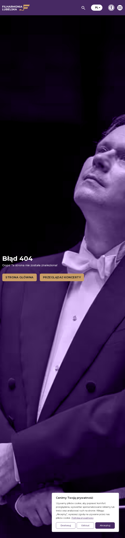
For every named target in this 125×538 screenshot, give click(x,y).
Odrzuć (85, 525)
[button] (96, 8)
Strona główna (19, 277)
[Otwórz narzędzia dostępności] (111, 8)
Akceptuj (105, 525)
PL (96, 7)
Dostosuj (66, 525)
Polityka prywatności (82, 518)
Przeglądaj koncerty (62, 277)
